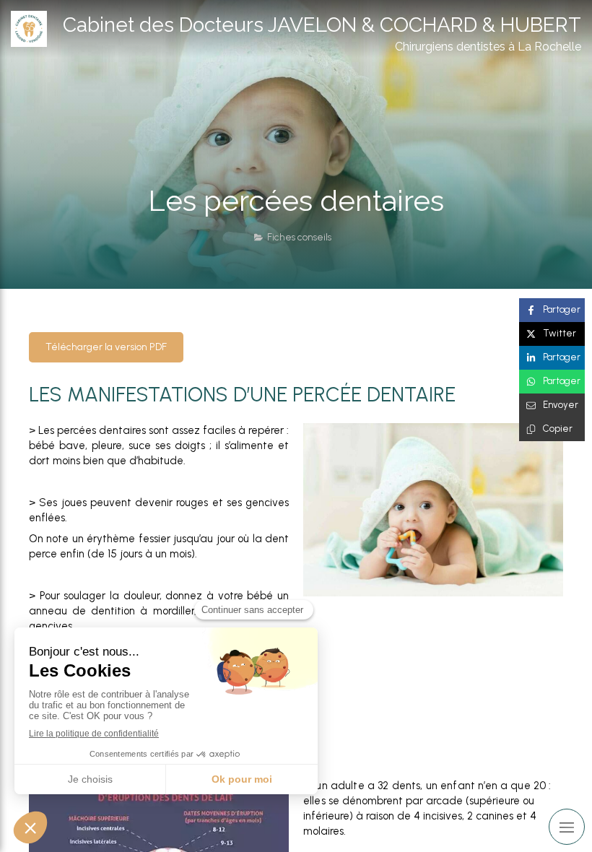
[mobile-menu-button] (567, 827)
